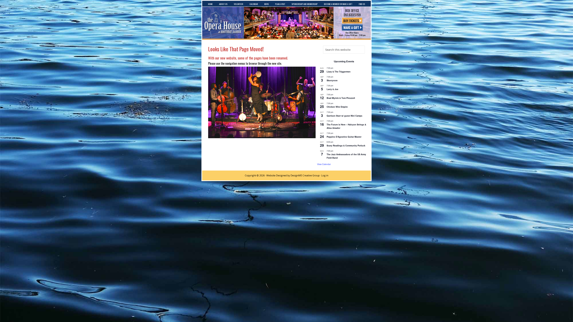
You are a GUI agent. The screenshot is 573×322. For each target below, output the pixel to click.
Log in (324, 175)
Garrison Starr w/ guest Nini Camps (344, 115)
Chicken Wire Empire (337, 106)
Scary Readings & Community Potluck (346, 145)
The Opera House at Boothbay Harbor (223, 22)
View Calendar (324, 164)
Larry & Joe (332, 89)
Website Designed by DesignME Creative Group (293, 175)
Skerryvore (332, 80)
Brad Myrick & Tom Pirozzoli (341, 97)
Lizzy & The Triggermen (339, 71)
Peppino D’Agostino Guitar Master (344, 136)
